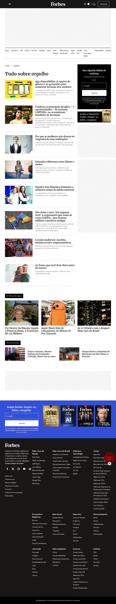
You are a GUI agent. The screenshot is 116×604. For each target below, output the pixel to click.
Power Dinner (78, 552)
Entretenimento (100, 514)
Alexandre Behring (59, 474)
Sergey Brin (36, 480)
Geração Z (57, 521)
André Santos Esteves (61, 477)
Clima (55, 552)
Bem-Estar (57, 514)
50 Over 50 (97, 468)
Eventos (96, 527)
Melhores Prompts (80, 460)
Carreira (14, 50)
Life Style (36, 549)
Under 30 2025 (98, 509)
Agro (7, 50)
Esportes (77, 514)
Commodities (37, 534)
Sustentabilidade (59, 556)
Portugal (35, 552)
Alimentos (56, 562)
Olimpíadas (77, 537)
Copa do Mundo (79, 518)
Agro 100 (96, 454)
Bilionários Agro (99, 458)
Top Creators (98, 505)
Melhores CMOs (99, 483)
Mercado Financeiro (39, 524)
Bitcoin (35, 520)
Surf (74, 531)
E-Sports (76, 521)
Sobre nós (8, 476)
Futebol (76, 527)
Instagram (77, 467)
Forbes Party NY (79, 565)
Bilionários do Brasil (100, 461)
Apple (75, 474)
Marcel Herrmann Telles (61, 464)
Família (55, 527)
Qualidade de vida (39, 562)
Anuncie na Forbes (12, 486)
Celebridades (98, 524)
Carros (34, 575)
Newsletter (99, 50)
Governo (96, 562)
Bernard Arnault (38, 470)
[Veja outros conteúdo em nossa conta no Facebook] (7, 469)
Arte (34, 569)
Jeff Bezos (36, 464)
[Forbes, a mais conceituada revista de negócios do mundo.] (17, 445)
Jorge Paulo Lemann (60, 461)
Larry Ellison (36, 467)
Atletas (76, 541)
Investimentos (37, 527)
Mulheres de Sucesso (101, 499)
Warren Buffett (37, 474)
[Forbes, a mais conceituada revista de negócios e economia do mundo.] (58, 4)
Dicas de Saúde (58, 534)
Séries (95, 518)
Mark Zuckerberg (38, 460)
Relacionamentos (59, 524)
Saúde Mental (58, 518)
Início (7, 66)
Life (21, 50)
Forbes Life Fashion (80, 562)
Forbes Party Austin (80, 569)
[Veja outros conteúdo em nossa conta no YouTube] (24, 469)
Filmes (95, 521)
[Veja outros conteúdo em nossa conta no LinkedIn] (30, 469)
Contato (8, 489)
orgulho (16, 66)
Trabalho (56, 531)
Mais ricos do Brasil (61, 451)
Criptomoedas (37, 537)
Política (96, 549)
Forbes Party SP (79, 572)
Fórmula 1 (76, 524)
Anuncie (103, 4)
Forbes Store (10, 479)
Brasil (95, 556)
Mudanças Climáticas (61, 559)
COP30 (55, 565)
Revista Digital (10, 483)
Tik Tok (75, 470)
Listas (27, 50)
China (95, 559)
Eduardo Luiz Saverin (60, 454)
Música (96, 531)
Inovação (76, 464)
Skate (75, 534)
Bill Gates (35, 483)
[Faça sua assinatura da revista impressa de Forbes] (51, 416)
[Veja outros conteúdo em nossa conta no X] (13, 469)
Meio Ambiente (59, 549)
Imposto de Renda (39, 543)
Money (34, 50)
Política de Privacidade (93, 100)
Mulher (42, 50)
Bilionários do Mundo (101, 464)
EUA (95, 552)
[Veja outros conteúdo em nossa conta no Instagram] (18, 469)
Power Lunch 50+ (79, 559)
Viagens (35, 556)
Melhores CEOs (99, 477)
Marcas (35, 572)
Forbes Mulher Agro (80, 588)
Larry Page (36, 477)
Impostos (36, 530)
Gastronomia (37, 559)
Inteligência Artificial (81, 457)
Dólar (34, 540)
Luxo (34, 565)
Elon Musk (36, 457)
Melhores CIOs (98, 480)
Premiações (97, 534)
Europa (96, 565)
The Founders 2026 (88, 53)
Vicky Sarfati (57, 458)
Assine (108, 50)
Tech (49, 50)
